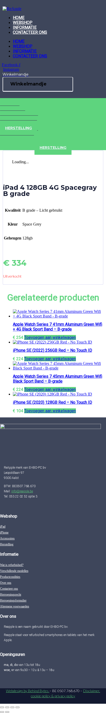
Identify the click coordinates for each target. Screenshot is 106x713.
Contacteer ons (30, 32)
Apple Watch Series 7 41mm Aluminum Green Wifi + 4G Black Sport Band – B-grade (57, 327)
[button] (50, 337)
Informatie (25, 27)
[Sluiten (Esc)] (17, 707)
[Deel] (12, 707)
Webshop (22, 22)
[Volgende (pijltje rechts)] (7, 712)
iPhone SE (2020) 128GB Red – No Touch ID (52, 402)
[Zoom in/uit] (2, 707)
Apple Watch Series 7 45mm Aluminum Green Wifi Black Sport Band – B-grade (57, 379)
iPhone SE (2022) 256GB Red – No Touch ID (52, 350)
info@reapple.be (22, 491)
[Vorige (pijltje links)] (2, 712)
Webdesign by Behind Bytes (27, 691)
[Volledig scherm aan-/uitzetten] (7, 707)
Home (18, 17)
